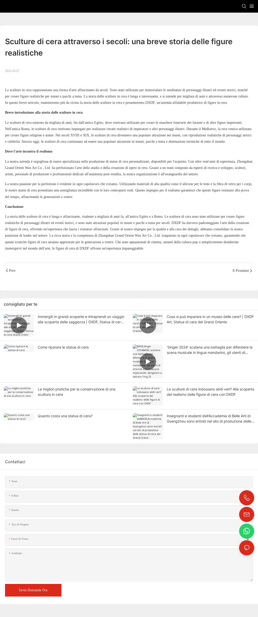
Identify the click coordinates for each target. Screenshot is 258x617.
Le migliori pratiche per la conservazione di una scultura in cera (76, 392)
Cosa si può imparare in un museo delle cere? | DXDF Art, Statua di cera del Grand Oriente (210, 319)
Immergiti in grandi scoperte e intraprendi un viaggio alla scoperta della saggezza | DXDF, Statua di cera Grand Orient (81, 319)
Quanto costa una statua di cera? (65, 416)
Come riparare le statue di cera (63, 347)
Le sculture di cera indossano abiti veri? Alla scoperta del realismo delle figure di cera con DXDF (210, 392)
